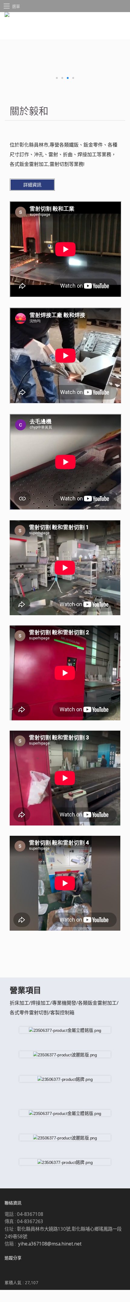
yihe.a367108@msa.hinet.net (50, 1244)
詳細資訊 (32, 185)
